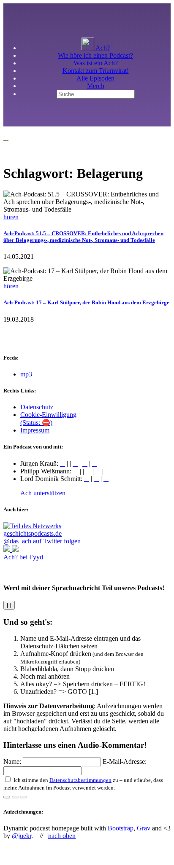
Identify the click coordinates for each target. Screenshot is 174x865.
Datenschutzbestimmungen (80, 780)
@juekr (21, 835)
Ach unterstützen (42, 493)
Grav (143, 828)
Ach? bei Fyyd (23, 557)
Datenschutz (36, 407)
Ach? (102, 47)
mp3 (26, 374)
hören (11, 216)
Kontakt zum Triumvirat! (96, 70)
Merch (95, 85)
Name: (13, 761)
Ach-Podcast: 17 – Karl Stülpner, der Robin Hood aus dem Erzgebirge (86, 302)
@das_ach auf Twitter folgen (42, 541)
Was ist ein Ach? (95, 63)
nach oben (62, 835)
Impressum (34, 430)
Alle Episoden (95, 78)
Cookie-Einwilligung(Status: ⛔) (48, 418)
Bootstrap (120, 828)
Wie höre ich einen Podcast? (95, 55)
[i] (9, 605)
